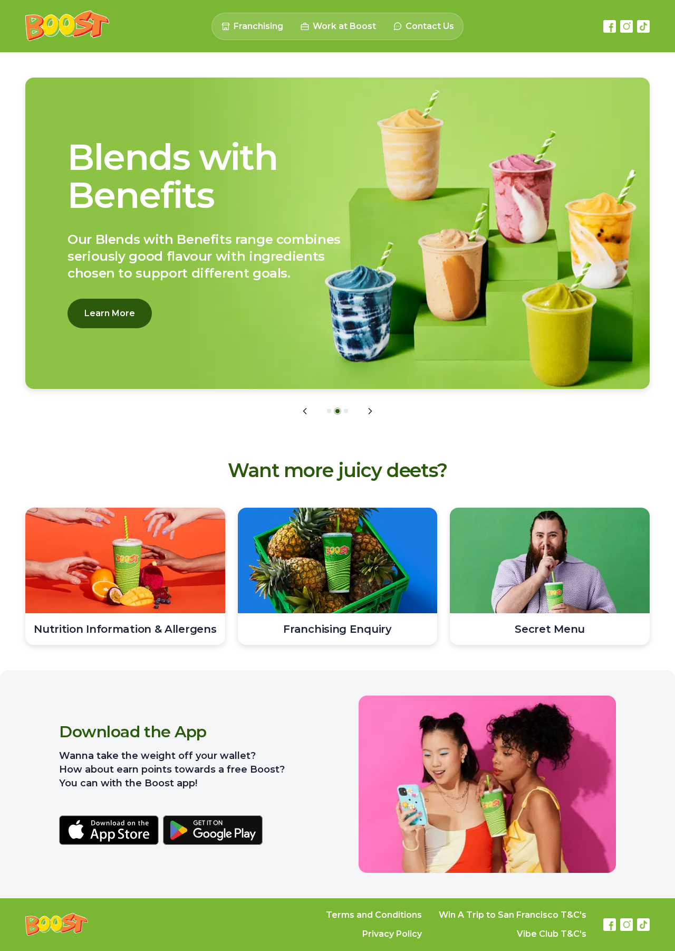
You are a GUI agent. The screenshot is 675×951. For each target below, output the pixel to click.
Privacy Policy (392, 934)
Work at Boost (344, 26)
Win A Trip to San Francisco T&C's (512, 915)
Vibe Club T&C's (551, 934)
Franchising (258, 26)
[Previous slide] (304, 411)
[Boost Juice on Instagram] (626, 26)
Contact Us (430, 26)
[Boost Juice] (67, 26)
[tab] (329, 411)
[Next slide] (370, 411)
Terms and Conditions (374, 915)
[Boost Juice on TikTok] (643, 26)
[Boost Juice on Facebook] (609, 26)
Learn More (109, 313)
